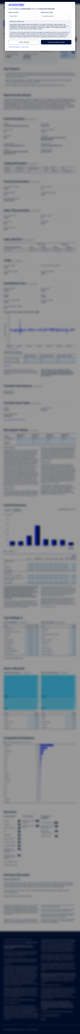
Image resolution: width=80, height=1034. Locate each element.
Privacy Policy (24, 47)
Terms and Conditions (14, 47)
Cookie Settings (24, 42)
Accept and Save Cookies (56, 42)
